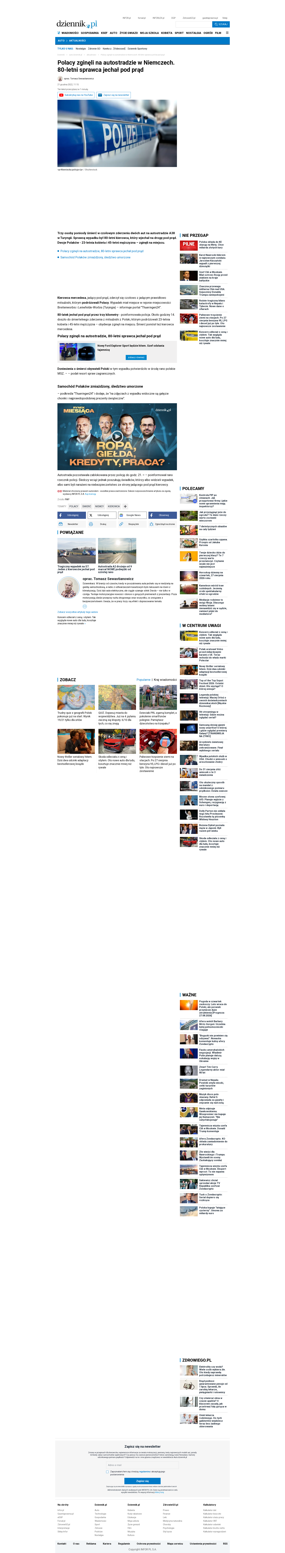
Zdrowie (98, 1528)
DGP (173, 18)
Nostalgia (81, 48)
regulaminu (144, 1471)
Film (130, 1528)
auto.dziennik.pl (75, 55)
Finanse (166, 1514)
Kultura (131, 1535)
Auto (61, 40)
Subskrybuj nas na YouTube (79, 95)
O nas (76, 1543)
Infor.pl (61, 1510)
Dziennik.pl (101, 1504)
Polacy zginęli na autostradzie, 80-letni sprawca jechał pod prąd (101, 251)
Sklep (224, 18)
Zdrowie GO (94, 48)
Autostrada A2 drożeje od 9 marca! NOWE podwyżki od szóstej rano (115, 569)
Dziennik (61, 55)
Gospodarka (100, 1517)
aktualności (91, 55)
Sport (97, 1524)
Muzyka (131, 1531)
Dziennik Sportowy (137, 48)
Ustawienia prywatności (203, 1543)
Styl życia (167, 1531)
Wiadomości (100, 1521)
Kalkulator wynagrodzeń (214, 1531)
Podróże (99, 1531)
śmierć (86, 506)
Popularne (144, 679)
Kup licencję (90, 494)
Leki (165, 1517)
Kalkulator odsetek (212, 1524)
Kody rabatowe (135, 1514)
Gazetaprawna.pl (66, 1514)
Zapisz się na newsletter (116, 95)
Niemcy (99, 506)
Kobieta (131, 1510)
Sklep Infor (63, 1531)
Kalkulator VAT (210, 1521)
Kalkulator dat (209, 1510)
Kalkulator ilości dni (212, 1514)
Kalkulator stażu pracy (213, 1517)
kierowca (114, 506)
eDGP (60, 1517)
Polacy (73, 506)
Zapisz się (142, 1481)
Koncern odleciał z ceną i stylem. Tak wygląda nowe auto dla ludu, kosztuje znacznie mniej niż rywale (76, 620)
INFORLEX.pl (158, 18)
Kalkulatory (209, 1504)
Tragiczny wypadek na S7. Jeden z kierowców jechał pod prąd (76, 569)
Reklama (91, 1543)
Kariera (107, 1543)
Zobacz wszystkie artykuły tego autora (77, 612)
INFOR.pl (127, 18)
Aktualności (77, 40)
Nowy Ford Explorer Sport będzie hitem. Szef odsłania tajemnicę (131, 347)
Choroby (167, 1524)
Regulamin (124, 1543)
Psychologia (168, 1528)
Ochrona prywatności (148, 1543)
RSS (225, 1543)
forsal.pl (142, 18)
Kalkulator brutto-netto (214, 1528)
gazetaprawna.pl (210, 18)
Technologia (100, 1514)
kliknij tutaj (159, 1492)
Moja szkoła (133, 1521)
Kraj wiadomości (165, 679)
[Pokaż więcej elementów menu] (227, 33)
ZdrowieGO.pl (189, 18)
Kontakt (61, 1543)
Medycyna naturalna (172, 1521)
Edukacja (132, 1517)
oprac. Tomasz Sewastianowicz (79, 78)
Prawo (166, 1510)
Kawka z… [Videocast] (114, 48)
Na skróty (63, 1504)
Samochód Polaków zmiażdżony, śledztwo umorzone (95, 257)
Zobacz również (136, 357)
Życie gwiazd (134, 1524)
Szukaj (223, 24)
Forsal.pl (61, 1521)
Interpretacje (64, 1528)
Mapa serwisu (175, 1543)
